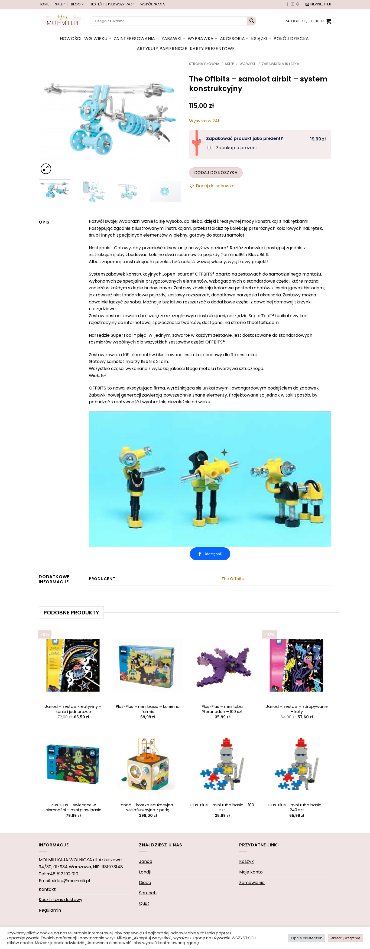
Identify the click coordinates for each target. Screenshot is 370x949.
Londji (145, 872)
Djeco (145, 882)
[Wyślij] (251, 21)
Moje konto (251, 872)
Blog (75, 4)
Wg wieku (96, 38)
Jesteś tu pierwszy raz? (112, 4)
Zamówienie (252, 882)
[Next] (171, 118)
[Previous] (48, 118)
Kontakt (47, 889)
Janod (145, 861)
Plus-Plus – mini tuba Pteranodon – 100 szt (222, 709)
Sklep (60, 4)
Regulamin (50, 910)
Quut (144, 903)
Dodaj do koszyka (215, 172)
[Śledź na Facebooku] (287, 4)
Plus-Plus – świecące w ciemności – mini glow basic (73, 808)
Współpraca (152, 4)
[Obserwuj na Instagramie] (292, 4)
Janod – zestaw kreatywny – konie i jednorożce (73, 709)
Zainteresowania (134, 38)
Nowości (71, 38)
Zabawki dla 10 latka (280, 63)
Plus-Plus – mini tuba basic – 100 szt (222, 808)
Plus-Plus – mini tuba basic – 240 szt (296, 808)
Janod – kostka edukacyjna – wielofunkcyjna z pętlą (148, 808)
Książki (259, 38)
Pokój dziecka (291, 38)
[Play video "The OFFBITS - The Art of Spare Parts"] (210, 479)
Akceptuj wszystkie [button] (345, 938)
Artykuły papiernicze (162, 48)
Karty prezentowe (212, 48)
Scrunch (148, 893)
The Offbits (233, 578)
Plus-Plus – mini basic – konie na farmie (148, 709)
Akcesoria (232, 38)
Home (44, 4)
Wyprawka (201, 38)
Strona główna (204, 63)
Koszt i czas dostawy (60, 899)
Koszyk (246, 861)
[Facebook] (210, 553)
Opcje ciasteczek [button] (306, 938)
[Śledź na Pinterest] (297, 4)
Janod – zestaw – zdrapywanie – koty (297, 709)
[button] (318, 4)
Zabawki (171, 38)
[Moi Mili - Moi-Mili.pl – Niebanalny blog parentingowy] (61, 20)
